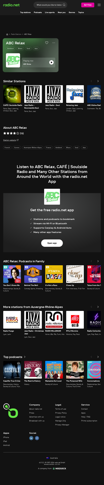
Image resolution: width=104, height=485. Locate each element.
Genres (72, 12)
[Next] (98, 80)
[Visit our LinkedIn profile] (31, 438)
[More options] (53, 42)
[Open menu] (99, 5)
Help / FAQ (85, 417)
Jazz (36, 48)
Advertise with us (36, 417)
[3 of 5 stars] (11, 133)
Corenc (17, 148)
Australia (54, 458)
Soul (28, 48)
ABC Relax (27, 64)
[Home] (7, 34)
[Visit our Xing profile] (37, 438)
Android (6, 445)
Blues (20, 48)
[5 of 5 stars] (17, 133)
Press (31, 413)
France (48, 148)
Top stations (25, 12)
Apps (83, 413)
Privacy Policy (61, 413)
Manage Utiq (60, 421)
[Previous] (91, 80)
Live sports (50, 12)
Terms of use (60, 409)
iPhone (6, 437)
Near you (62, 12)
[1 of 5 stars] (4, 133)
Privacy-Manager (62, 425)
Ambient (10, 48)
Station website (9, 140)
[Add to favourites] (47, 42)
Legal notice (60, 417)
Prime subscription (89, 421)
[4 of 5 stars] (14, 133)
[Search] (64, 5)
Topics (81, 12)
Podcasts (38, 12)
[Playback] (51, 62)
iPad (5, 441)
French (7, 148)
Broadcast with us (36, 421)
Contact (84, 409)
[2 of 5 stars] (8, 133)
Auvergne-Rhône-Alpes (33, 148)
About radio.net (35, 409)
